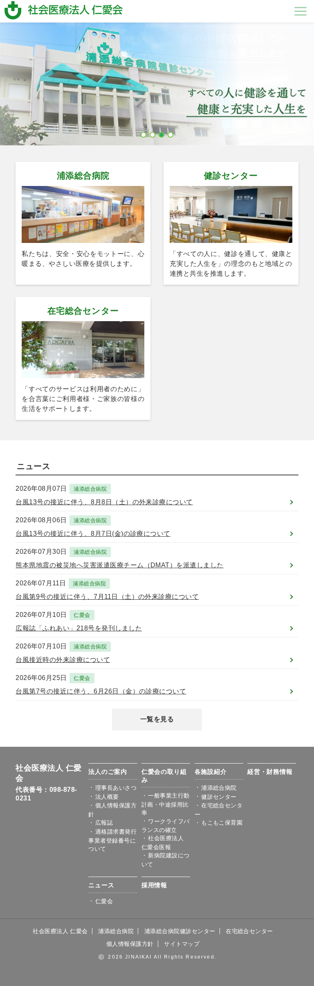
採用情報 (154, 885)
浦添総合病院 (83, 175)
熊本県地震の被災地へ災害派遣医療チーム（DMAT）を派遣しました (119, 565)
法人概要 (107, 796)
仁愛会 (82, 615)
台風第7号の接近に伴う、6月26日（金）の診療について (101, 691)
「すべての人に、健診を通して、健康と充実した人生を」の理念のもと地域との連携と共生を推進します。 (231, 263)
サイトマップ (182, 944)
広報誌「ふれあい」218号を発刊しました (79, 628)
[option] (157, 84)
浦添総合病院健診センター (179, 931)
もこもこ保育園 (221, 822)
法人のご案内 (107, 771)
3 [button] (161, 133)
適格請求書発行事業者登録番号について (112, 840)
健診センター (231, 175)
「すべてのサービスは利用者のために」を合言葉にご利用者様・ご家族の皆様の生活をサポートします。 (83, 398)
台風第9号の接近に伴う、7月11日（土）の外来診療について (107, 596)
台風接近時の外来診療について (63, 659)
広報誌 (104, 822)
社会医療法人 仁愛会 (60, 931)
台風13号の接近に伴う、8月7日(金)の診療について (93, 533)
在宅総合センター (83, 310)
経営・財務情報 (269, 771)
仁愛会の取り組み (163, 775)
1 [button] (143, 133)
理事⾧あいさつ (116, 787)
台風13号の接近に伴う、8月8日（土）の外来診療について (104, 502)
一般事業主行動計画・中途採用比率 (165, 804)
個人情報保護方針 (130, 944)
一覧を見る (157, 719)
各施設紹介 (211, 771)
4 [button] (170, 133)
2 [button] (152, 133)
